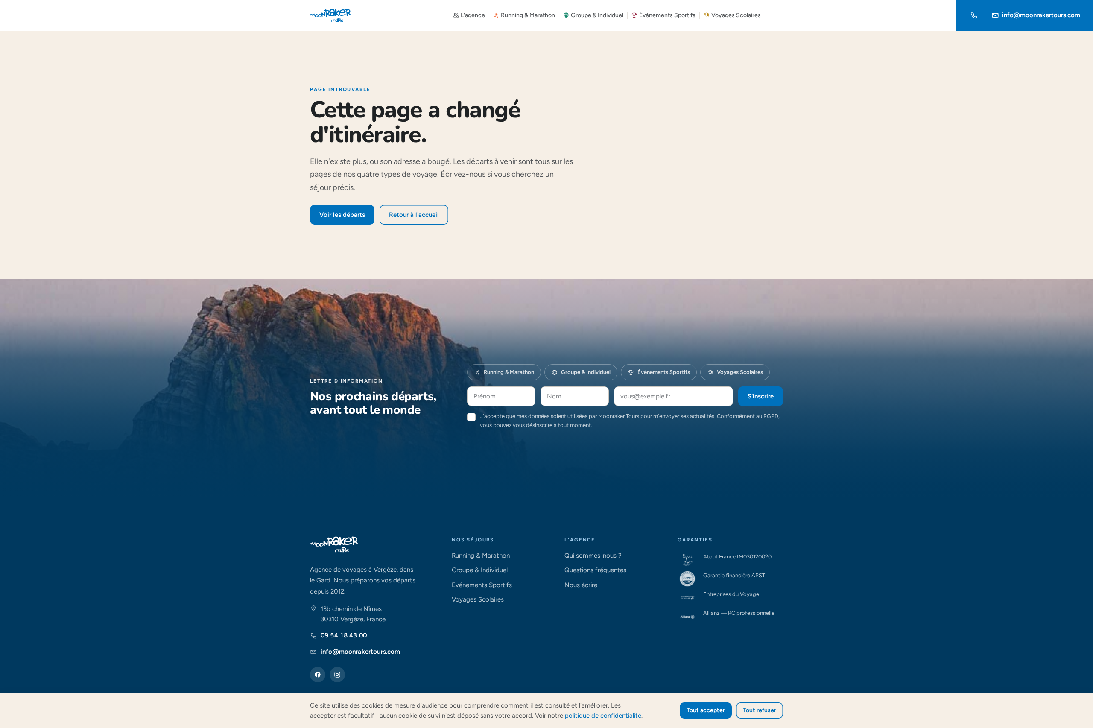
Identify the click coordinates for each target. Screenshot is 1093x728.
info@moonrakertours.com (1041, 15)
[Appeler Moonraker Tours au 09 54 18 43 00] (974, 15)
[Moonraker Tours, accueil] (330, 15)
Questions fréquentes (595, 570)
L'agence (473, 15)
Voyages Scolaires (736, 15)
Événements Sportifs (667, 15)
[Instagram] (337, 674)
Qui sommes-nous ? (593, 555)
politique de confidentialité (603, 715)
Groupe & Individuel (597, 15)
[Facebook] (317, 674)
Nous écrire (580, 585)
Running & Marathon (528, 15)
